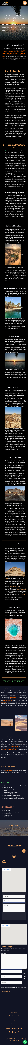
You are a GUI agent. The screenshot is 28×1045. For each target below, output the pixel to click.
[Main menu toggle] (25, 3)
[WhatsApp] (18, 1032)
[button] (2, 723)
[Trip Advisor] (15, 1032)
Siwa (6, 150)
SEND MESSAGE (8, 915)
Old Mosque (9, 404)
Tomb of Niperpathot (21, 589)
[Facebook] (9, 1032)
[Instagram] (12, 1032)
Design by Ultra (14, 1040)
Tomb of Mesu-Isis (14, 586)
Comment (4, 953)
